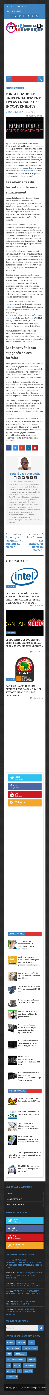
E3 (19, 1371)
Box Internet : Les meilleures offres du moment (35, 544)
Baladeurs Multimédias (15, 1360)
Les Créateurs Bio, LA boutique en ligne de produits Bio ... (27, 1014)
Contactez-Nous (21, 6)
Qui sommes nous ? (14, 11)
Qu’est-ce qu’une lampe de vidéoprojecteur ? (28, 1001)
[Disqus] (25, 735)
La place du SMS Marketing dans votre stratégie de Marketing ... (28, 1141)
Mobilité (9, 88)
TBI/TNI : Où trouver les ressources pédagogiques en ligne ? (29, 1168)
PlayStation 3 (12, 1377)
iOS (8, 1365)
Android (32, 1360)
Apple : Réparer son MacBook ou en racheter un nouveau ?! (20, 1311)
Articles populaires (17, 1091)
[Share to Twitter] (15, 449)
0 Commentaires (38, 605)
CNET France (27, 342)
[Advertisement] (24, 58)
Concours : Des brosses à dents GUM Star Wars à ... (29, 1113)
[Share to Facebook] (8, 449)
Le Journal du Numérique (28, 1388)
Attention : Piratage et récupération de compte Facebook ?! (24, 1293)
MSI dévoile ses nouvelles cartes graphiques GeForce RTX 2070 (29, 1061)
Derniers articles (16, 934)
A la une (10, 1342)
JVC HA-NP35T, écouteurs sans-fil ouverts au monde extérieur (26, 945)
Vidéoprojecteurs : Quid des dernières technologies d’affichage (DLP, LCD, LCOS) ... (29, 1076)
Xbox (31, 1342)
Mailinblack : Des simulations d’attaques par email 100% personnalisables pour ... (29, 961)
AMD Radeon (20, 1354)
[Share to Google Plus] (22, 449)
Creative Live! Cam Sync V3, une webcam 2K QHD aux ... (29, 989)
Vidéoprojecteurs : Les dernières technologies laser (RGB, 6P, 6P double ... (28, 1045)
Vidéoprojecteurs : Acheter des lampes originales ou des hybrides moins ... (27, 1029)
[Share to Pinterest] (35, 449)
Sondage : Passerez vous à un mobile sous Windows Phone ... (29, 1155)
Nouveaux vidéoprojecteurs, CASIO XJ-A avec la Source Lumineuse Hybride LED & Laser (24, 1264)
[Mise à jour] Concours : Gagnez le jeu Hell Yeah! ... (29, 1101)
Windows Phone (13, 1348)
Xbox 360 (28, 1371)
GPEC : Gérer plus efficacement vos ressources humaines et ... (29, 1126)
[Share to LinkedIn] (28, 449)
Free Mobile (28, 171)
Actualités (11, 586)
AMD (9, 1354)
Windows (10, 1371)
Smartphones (29, 1365)
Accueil (9, 6)
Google (17, 1365)
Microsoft (21, 1342)
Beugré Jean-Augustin (15, 112)
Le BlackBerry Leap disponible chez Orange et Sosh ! (22, 1284)
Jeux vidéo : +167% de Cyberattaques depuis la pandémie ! (29, 975)
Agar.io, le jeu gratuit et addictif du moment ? (14, 542)
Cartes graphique (30, 1348)
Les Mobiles (17, 339)
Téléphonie (18, 88)
